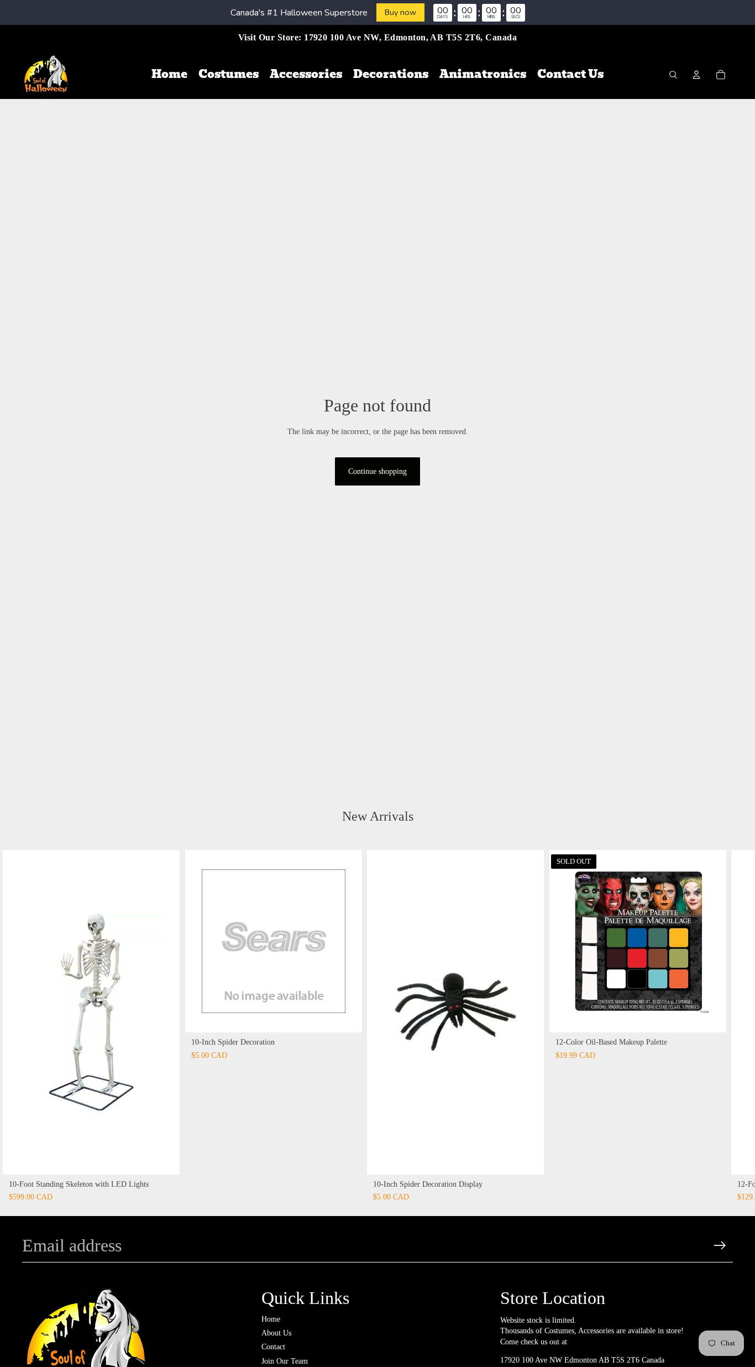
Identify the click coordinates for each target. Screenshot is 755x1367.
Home (270, 1319)
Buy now (400, 12)
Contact (273, 1347)
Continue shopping (377, 471)
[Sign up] (720, 1246)
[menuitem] (169, 74)
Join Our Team (284, 1361)
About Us (276, 1333)
